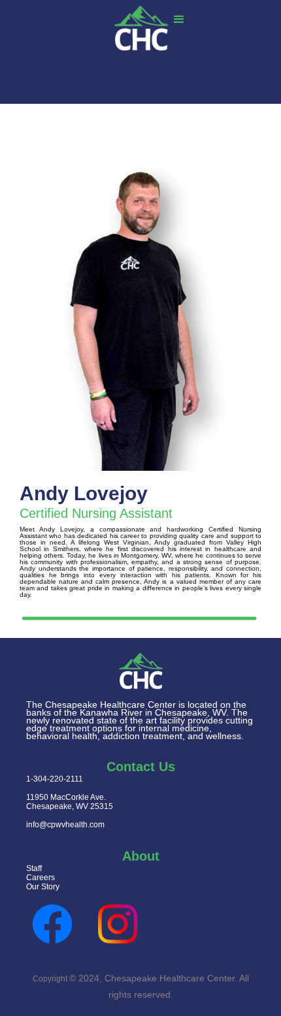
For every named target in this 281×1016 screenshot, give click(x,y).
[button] (179, 20)
